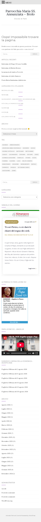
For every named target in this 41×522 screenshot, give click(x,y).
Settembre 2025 (7, 449)
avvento (26, 148)
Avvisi (4, 112)
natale (33, 164)
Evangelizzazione (8, 157)
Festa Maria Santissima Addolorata (14, 80)
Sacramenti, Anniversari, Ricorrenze (17, 99)
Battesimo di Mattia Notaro (11, 68)
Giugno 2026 (6, 413)
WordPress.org (7, 501)
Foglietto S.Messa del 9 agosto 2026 (14, 378)
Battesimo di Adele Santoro (11, 76)
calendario (13, 154)
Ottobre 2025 (6, 445)
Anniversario (14, 145)
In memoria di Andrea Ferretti (12, 72)
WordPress (32, 515)
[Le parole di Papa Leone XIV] (15, 288)
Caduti (4, 154)
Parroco (5, 167)
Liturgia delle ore (30, 222)
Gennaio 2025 (6, 470)
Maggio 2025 (6, 466)
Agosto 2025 (6, 453)
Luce (18, 161)
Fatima (28, 157)
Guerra (12, 161)
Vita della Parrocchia (11, 103)
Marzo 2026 (6, 425)
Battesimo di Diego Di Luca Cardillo (14, 64)
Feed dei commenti (8, 497)
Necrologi (6, 90)
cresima (22, 154)
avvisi (33, 148)
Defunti (30, 154)
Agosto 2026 (6, 405)
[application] (20, 344)
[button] (3, 2)
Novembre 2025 (7, 441)
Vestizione (6, 170)
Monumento (25, 164)
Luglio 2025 (6, 457)
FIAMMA (5, 161)
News (4, 95)
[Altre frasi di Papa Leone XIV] (15, 323)
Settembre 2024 (7, 474)
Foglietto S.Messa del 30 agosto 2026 (15, 392)
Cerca (35, 54)
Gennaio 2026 (6, 433)
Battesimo (20, 151)
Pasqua (13, 167)
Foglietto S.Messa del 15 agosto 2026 (15, 383)
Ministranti (6, 164)
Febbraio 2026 (7, 429)
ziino (14, 170)
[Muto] (33, 353)
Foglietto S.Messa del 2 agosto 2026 (14, 369)
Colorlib (18, 515)
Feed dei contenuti (8, 493)
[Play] (4, 353)
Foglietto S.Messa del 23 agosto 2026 (15, 387)
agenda (5, 145)
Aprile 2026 (6, 421)
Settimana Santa (23, 167)
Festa (34, 157)
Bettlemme (29, 151)
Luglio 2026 (6, 409)
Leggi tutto (31, 268)
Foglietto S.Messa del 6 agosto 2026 (14, 374)
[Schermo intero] (37, 353)
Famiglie (20, 157)
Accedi (4, 489)
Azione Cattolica (8, 151)
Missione (16, 164)
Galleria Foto (8, 116)
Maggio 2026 (6, 417)
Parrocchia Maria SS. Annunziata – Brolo (21, 13)
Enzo (36, 154)
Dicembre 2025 (7, 437)
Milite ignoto (27, 161)
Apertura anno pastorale (11, 148)
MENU (8, 2)
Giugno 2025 (6, 461)
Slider (4, 108)
